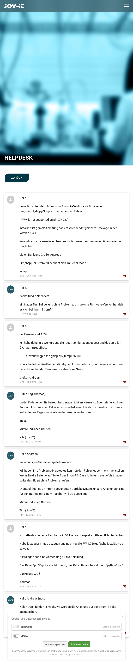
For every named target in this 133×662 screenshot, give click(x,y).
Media (24, 636)
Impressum (77, 654)
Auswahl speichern (55, 644)
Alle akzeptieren (79, 644)
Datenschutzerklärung (60, 654)
